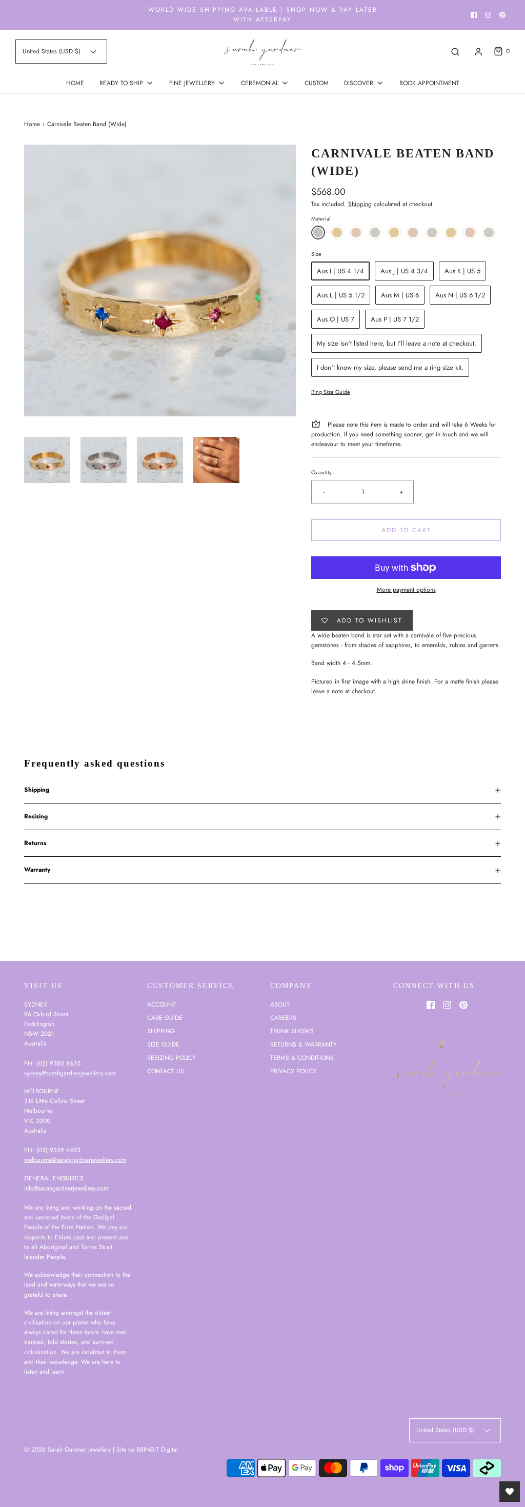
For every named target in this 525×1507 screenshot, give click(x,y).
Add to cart (406, 530)
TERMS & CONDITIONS (302, 1057)
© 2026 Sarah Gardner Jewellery (67, 1449)
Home (32, 124)
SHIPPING (161, 1031)
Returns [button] (35, 843)
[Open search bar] (455, 51)
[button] (47, 460)
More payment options (406, 589)
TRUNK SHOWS (292, 1031)
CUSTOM (317, 83)
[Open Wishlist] (509, 1491)
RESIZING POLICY (171, 1057)
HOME (75, 83)
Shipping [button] (36, 789)
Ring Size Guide (330, 392)
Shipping (360, 204)
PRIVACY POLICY (293, 1071)
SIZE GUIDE (163, 1044)
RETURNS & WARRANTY (303, 1044)
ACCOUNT (161, 1004)
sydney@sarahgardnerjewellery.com (70, 1073)
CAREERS (283, 1017)
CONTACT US (165, 1071)
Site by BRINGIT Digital (147, 1449)
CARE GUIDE (165, 1017)
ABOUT (280, 1004)
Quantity (321, 472)
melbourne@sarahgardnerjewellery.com (75, 1159)
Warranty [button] (37, 869)
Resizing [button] (36, 816)
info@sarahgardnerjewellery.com (66, 1188)
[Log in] (478, 51)
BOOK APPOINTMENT (429, 83)
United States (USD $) (53, 51)
